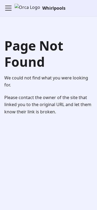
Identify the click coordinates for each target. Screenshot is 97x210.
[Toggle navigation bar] (8, 8)
